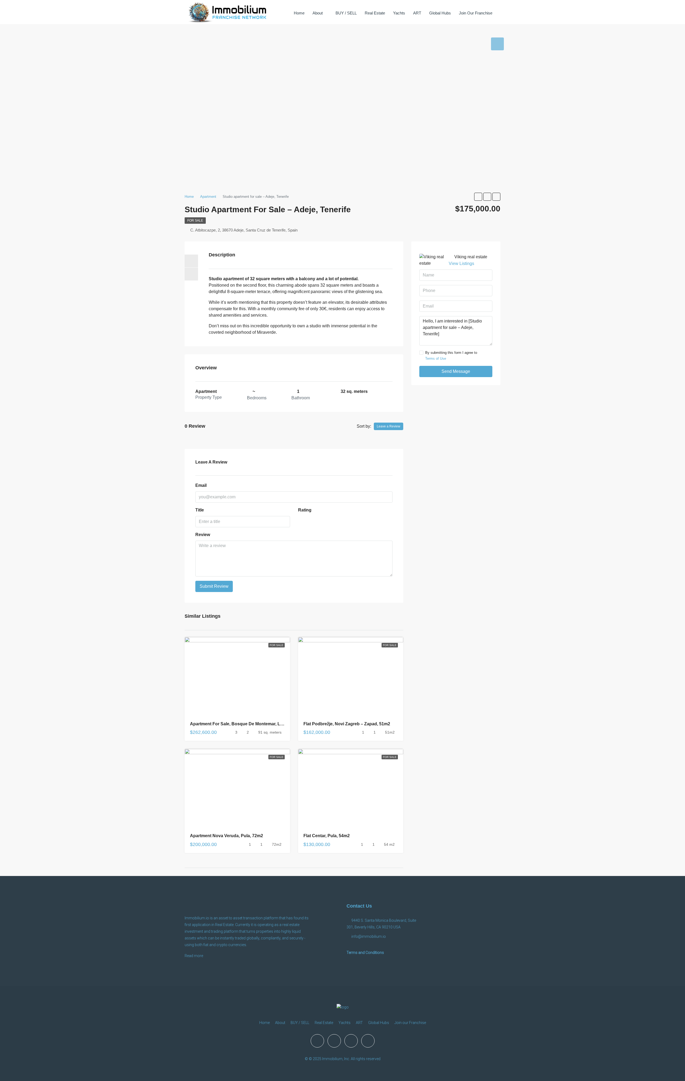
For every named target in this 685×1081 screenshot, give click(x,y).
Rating (304, 510)
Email (201, 485)
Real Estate (375, 13)
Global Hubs (440, 13)
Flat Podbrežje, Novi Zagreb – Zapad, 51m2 (346, 724)
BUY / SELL (346, 13)
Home (299, 13)
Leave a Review (388, 426)
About (318, 13)
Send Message (456, 371)
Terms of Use (435, 358)
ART (417, 13)
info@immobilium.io (368, 936)
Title (199, 510)
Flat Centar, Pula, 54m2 (326, 835)
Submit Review (214, 586)
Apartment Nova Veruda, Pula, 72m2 (226, 835)
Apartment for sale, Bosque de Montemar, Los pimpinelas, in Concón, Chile (267, 724)
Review (202, 534)
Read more (194, 956)
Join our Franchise (475, 13)
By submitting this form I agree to (451, 356)
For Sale (195, 220)
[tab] (497, 43)
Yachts (399, 13)
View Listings (461, 263)
